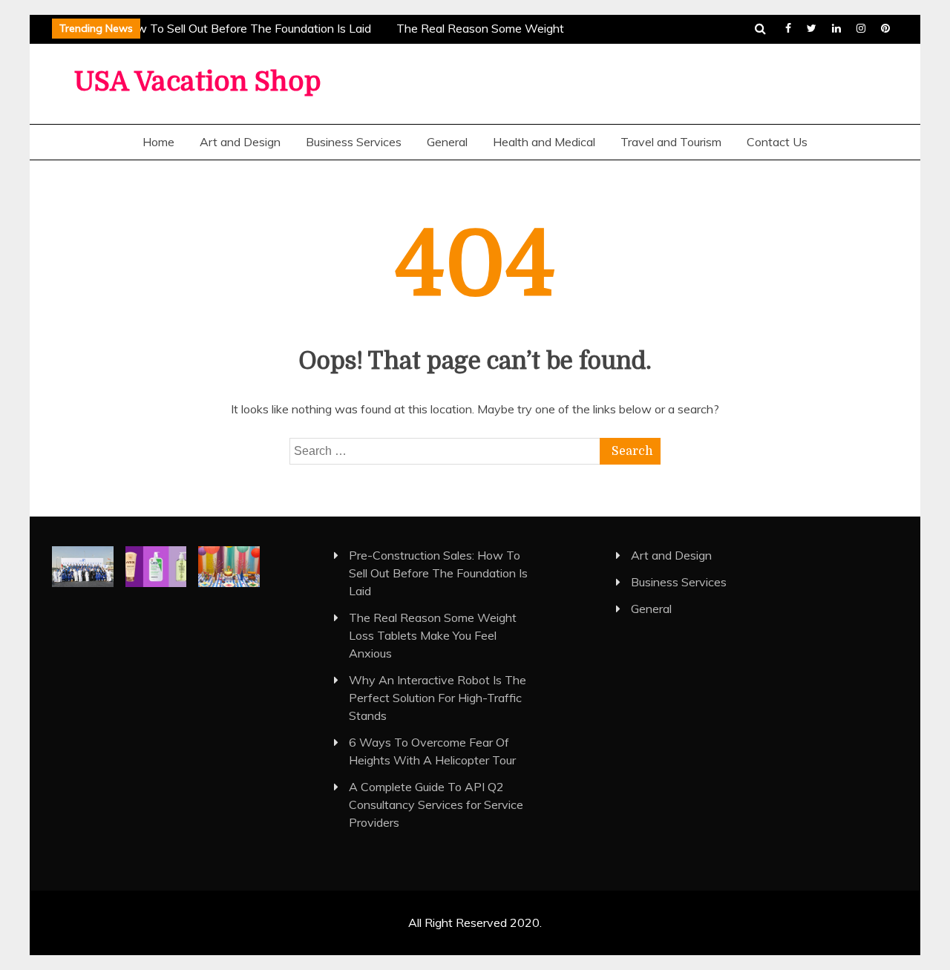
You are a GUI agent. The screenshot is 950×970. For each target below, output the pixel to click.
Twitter (811, 28)
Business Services (354, 141)
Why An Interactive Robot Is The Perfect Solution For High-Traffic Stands (437, 697)
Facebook (788, 28)
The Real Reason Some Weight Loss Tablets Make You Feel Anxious (433, 635)
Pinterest (885, 28)
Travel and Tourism (670, 141)
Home (158, 141)
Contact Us (777, 141)
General (447, 141)
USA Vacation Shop (197, 82)
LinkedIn (836, 28)
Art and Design (240, 141)
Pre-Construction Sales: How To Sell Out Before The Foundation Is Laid (438, 573)
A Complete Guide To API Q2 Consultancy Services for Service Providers (436, 804)
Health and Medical (544, 141)
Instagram (861, 28)
